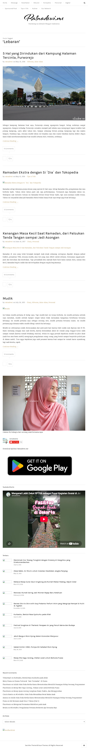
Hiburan (36, 3)
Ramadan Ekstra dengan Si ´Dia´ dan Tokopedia (40, 172)
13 (9, 275)
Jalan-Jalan (38, 62)
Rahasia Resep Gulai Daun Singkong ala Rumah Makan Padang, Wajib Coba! (45, 582)
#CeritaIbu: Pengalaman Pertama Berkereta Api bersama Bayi (33, 708)
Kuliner (34, 8)
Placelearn (7, 684)
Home (5, 3)
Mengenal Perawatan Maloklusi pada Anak (30, 704)
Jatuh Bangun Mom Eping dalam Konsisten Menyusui (36, 636)
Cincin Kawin (8, 694)
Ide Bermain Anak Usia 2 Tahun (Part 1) (24, 701)
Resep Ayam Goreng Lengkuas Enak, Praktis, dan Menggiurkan (38, 691)
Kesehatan (25, 3)
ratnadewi (9, 62)
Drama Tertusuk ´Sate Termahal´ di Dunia (31, 681)
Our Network (46, 8)
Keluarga (14, 3)
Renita (5, 708)
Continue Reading (10, 141)
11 (9, 149)
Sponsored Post (11, 8)
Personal (58, 3)
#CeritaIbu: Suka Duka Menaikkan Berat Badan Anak (35, 694)
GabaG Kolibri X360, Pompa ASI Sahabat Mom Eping (35, 647)
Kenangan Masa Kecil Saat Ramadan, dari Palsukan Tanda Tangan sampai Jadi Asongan (43, 235)
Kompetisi (47, 3)
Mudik (8, 298)
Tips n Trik (24, 8)
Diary (29, 241)
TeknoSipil (7, 678)
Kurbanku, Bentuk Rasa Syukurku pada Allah (32, 614)
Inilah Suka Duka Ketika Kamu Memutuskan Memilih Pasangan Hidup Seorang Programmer (49, 684)
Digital (67, 3)
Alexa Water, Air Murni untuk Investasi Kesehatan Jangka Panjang (41, 571)
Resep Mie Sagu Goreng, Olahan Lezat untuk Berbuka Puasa (38, 658)
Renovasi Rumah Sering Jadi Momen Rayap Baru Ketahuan (38, 593)
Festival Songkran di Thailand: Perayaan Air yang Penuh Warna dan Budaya (44, 625)
